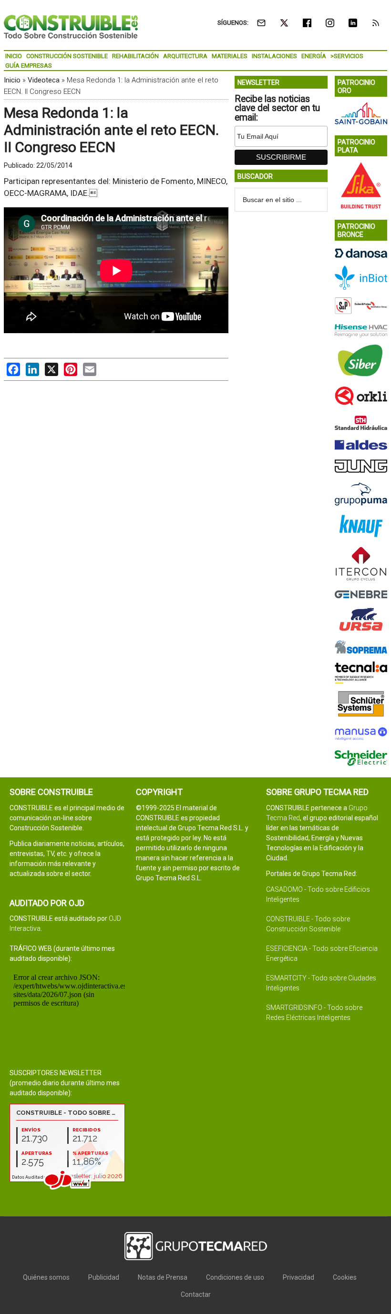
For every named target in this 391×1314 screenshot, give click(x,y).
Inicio (12, 80)
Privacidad (298, 1277)
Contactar (196, 1294)
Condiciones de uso (235, 1277)
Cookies (345, 1277)
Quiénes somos (46, 1277)
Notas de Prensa (162, 1277)
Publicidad (103, 1277)
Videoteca (44, 80)
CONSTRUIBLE (71, 26)
